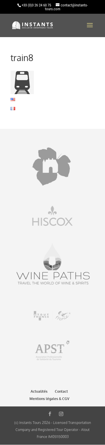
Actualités (39, 391)
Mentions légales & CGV (49, 398)
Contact (61, 391)
